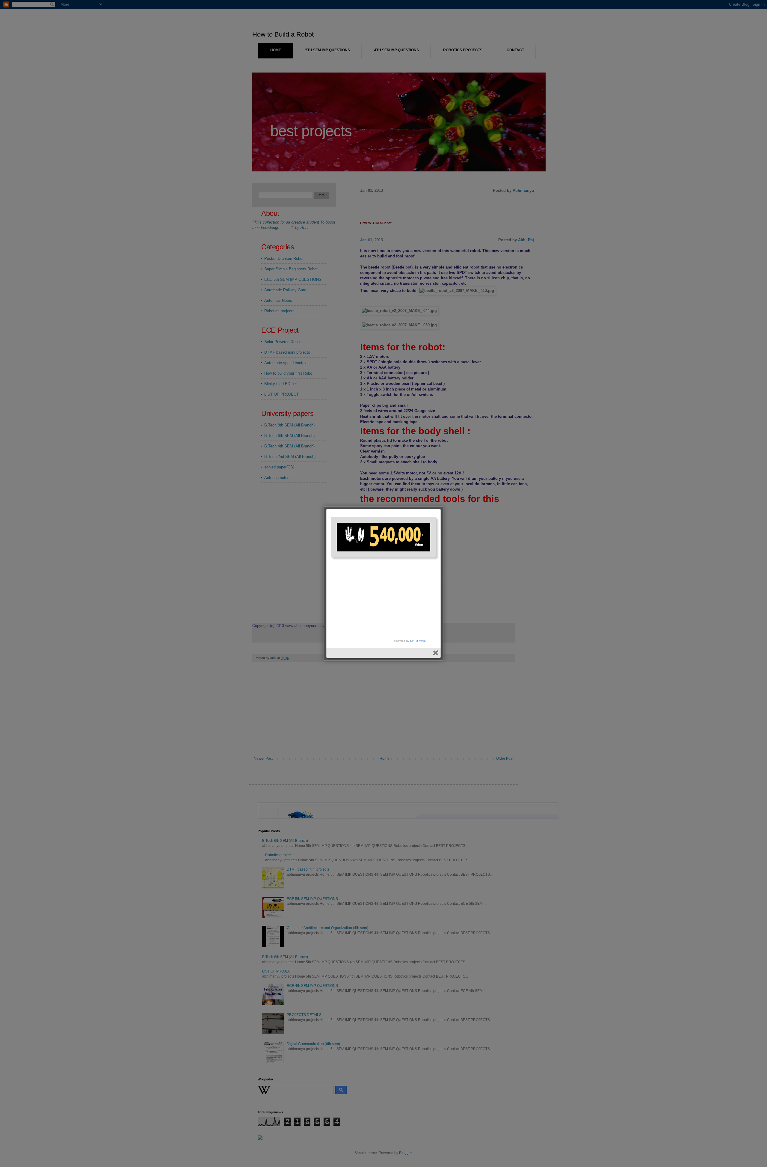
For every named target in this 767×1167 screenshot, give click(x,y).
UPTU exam (418, 641)
